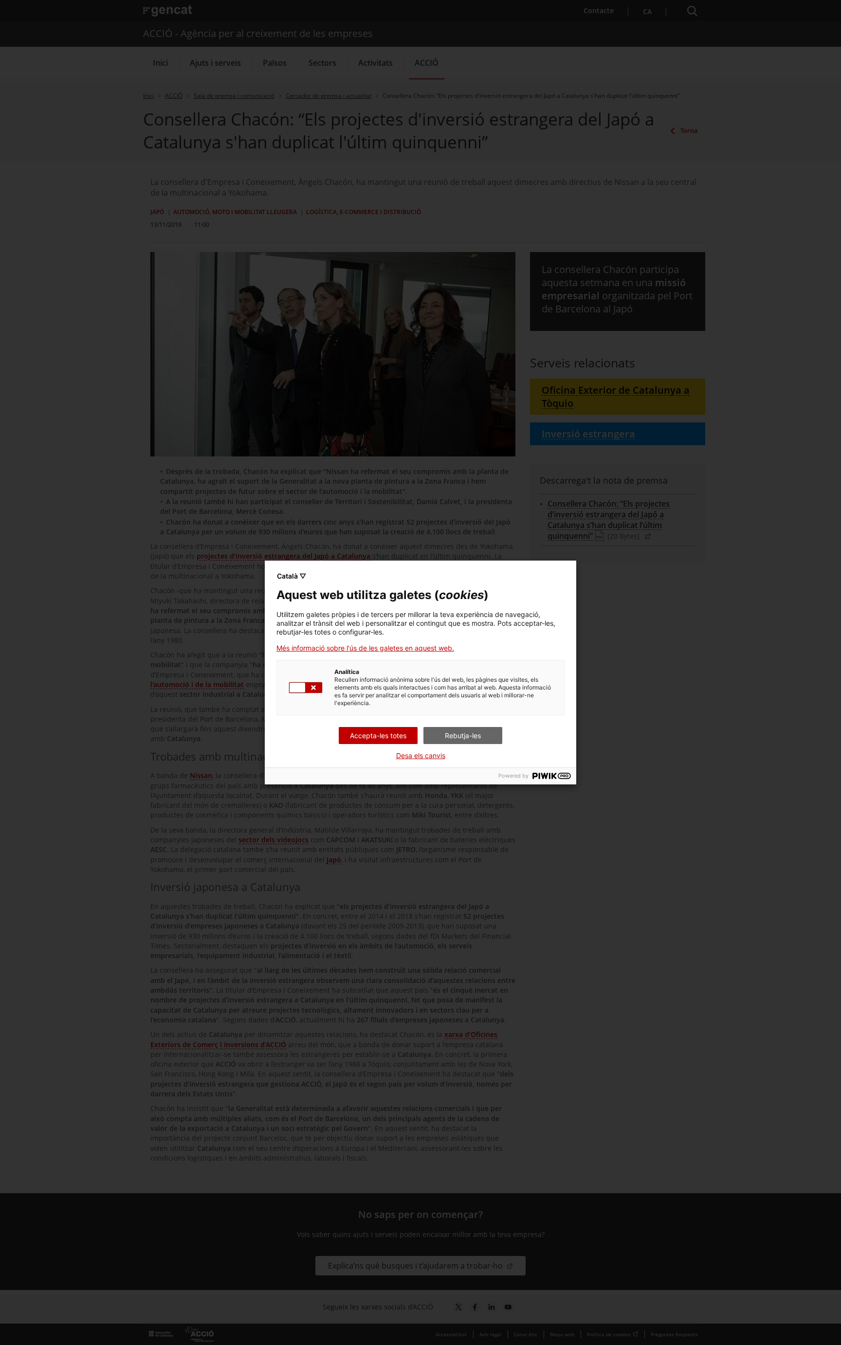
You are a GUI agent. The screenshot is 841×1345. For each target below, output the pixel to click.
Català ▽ (291, 576)
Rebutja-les (463, 735)
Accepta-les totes (378, 735)
